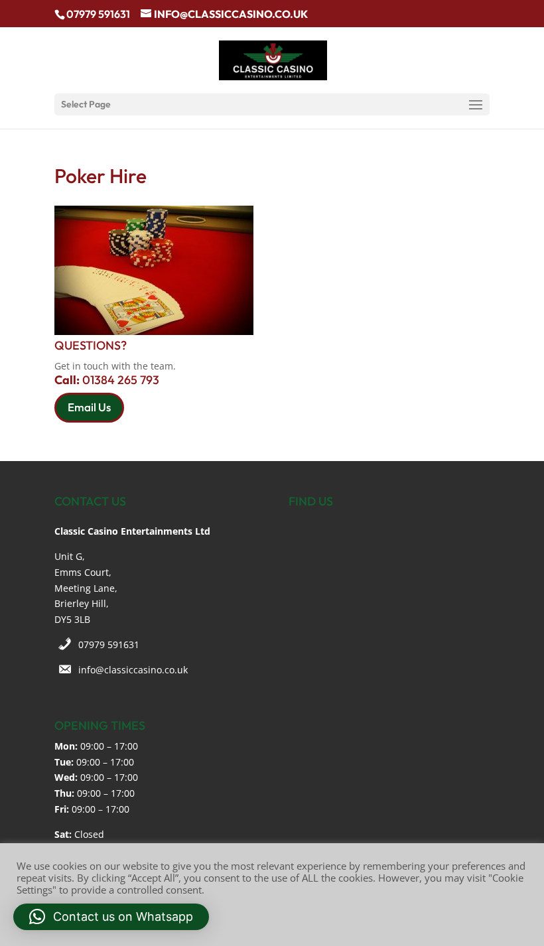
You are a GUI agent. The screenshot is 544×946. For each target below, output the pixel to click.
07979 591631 (108, 644)
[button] (111, 917)
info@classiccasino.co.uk (133, 669)
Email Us (89, 407)
